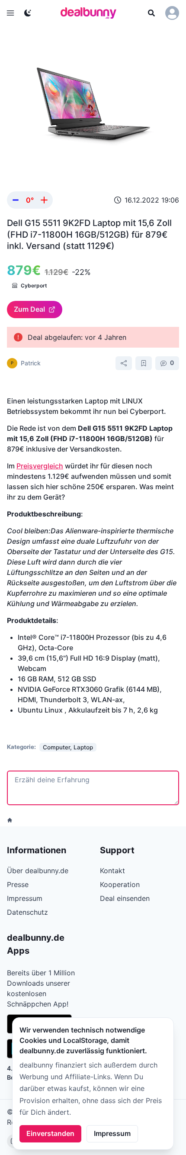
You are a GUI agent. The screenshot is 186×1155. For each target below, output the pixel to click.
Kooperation (120, 884)
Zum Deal (29, 309)
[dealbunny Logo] (91, 13)
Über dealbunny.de (37, 870)
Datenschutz (27, 912)
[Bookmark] (143, 363)
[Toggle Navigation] (10, 13)
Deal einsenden (125, 898)
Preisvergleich (39, 465)
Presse (18, 884)
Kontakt (112, 870)
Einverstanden (50, 1133)
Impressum (112, 1133)
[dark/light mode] (27, 13)
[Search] (151, 13)
